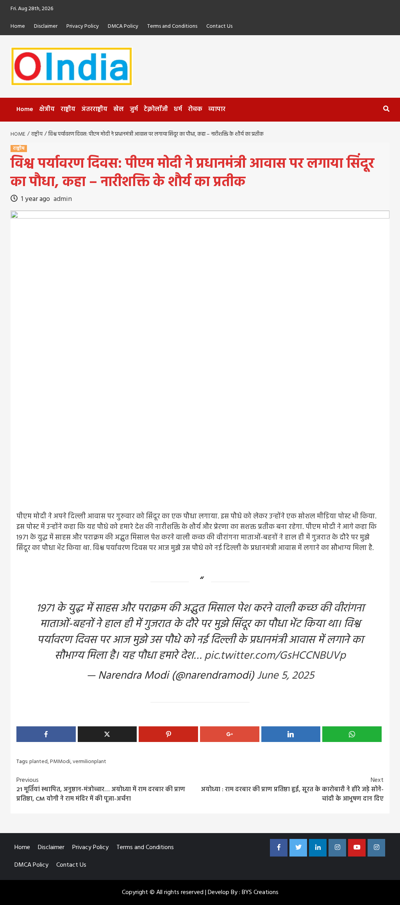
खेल (118, 109)
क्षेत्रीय (47, 109)
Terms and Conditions (172, 26)
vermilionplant (89, 761)
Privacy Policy (82, 26)
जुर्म (134, 109)
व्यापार (216, 109)
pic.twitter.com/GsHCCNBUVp (275, 656)
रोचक (195, 109)
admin (63, 199)
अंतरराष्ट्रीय (94, 109)
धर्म (178, 109)
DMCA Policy (123, 26)
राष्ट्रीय (68, 109)
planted (38, 761)
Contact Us (219, 26)
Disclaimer (45, 26)
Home (18, 26)
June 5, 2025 (285, 676)
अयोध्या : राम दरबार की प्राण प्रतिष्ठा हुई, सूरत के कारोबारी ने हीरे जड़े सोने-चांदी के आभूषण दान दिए (292, 790)
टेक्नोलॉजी (156, 109)
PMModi (60, 761)
